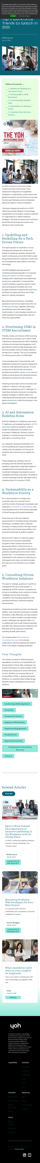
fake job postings (11, 307)
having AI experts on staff (12, 276)
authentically (12, 400)
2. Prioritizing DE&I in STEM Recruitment (18, 96)
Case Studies (27, 1105)
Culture (8, 756)
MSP (23, 1087)
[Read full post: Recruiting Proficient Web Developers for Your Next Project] (20, 882)
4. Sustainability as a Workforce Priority (19, 107)
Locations (12, 1128)
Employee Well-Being (15, 722)
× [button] (1, 2)
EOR (23, 1083)
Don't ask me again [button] (24, 16)
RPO (23, 1079)
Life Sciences (13, 1101)
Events (24, 1109)
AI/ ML (10, 1112)
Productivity (11, 735)
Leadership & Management (17, 704)
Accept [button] (13, 16)
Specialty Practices (14, 741)
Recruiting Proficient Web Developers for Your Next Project (19, 902)
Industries (11, 1093)
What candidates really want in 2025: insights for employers (18, 970)
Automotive (12, 1097)
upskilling (33, 290)
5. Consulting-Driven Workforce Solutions (19, 113)
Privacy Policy (19, 1149)
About (10, 1117)
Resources (26, 1093)
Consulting (26, 1067)
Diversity (9, 710)
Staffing (25, 1071)
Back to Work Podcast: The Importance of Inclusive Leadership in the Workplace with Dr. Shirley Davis (18, 831)
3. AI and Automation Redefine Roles (19, 101)
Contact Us (12, 1132)
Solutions (25, 1062)
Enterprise (26, 1075)
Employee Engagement (15, 728)
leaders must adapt (27, 372)
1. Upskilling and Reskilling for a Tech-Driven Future (19, 90)
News (24, 1101)
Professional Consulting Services (20, 748)
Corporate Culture (13, 716)
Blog (23, 1097)
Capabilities (12, 1062)
